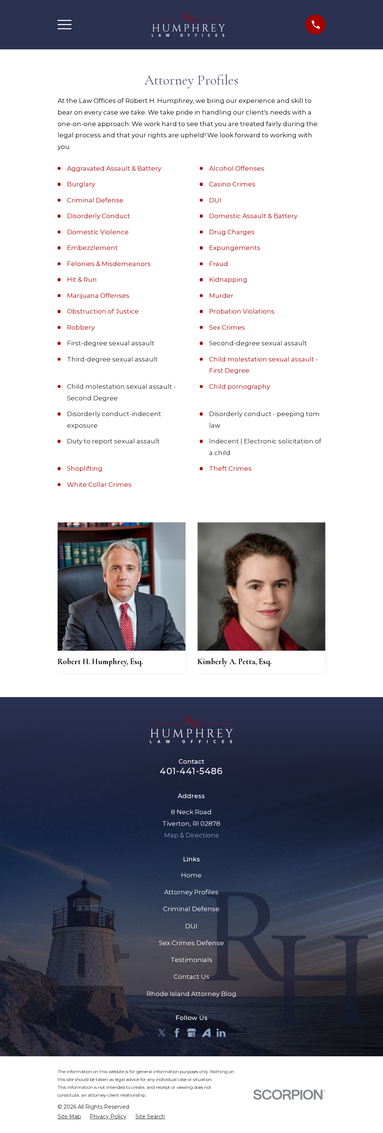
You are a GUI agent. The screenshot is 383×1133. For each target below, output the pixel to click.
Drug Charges (232, 232)
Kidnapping (228, 279)
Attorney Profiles (191, 892)
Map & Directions (191, 835)
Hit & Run (82, 279)
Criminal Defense (95, 200)
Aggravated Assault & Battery (114, 168)
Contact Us (191, 976)
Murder (221, 295)
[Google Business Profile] (191, 1032)
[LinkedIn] (221, 1032)
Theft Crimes (230, 468)
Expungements (234, 247)
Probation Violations (242, 311)
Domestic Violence (98, 232)
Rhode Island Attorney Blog (191, 994)
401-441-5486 (191, 771)
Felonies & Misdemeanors (109, 264)
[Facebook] (176, 1032)
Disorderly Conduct (98, 216)
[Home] (188, 24)
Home (191, 875)
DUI (215, 200)
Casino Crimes (232, 184)
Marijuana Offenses (98, 295)
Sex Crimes (227, 327)
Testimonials (191, 959)
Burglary (81, 184)
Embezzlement (92, 247)
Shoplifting (84, 468)
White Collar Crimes (99, 484)
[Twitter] (161, 1032)
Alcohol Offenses (236, 168)
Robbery (81, 327)
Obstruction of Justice (103, 311)
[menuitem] (69, 1117)
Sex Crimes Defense (191, 943)
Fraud (218, 264)
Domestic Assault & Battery (253, 216)
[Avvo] (206, 1032)
